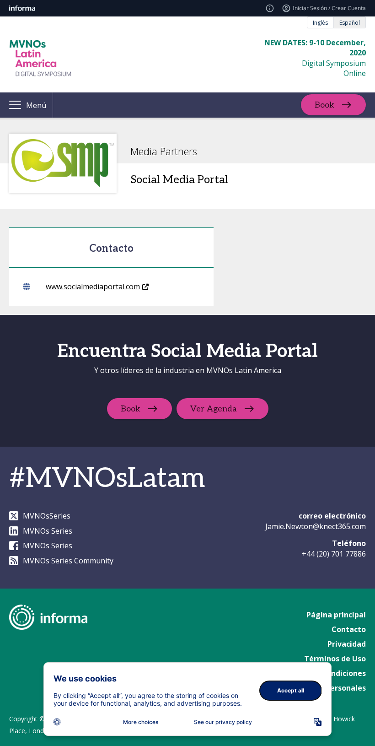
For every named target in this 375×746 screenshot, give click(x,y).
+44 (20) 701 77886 (334, 554)
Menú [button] (36, 105)
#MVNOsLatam (107, 478)
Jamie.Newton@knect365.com (315, 526)
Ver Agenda (213, 409)
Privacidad (346, 644)
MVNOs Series (47, 531)
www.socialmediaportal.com (93, 286)
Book (324, 105)
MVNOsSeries (46, 516)
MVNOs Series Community (68, 561)
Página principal (336, 615)
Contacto (349, 629)
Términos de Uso (335, 659)
